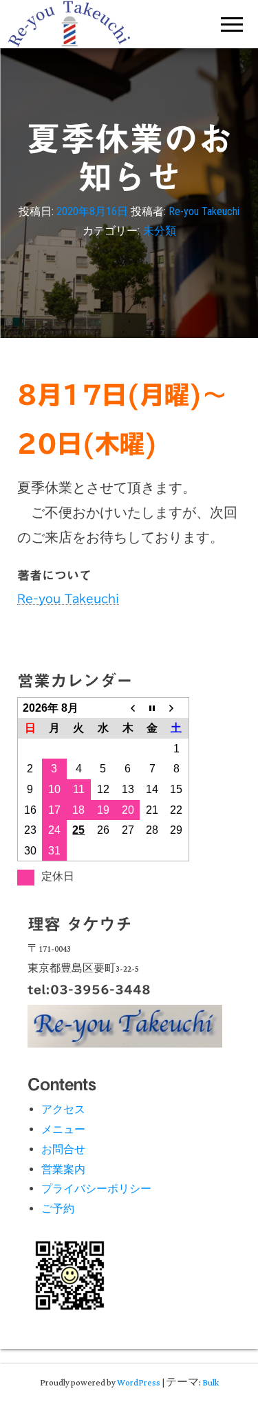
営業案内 (63, 1169)
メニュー (63, 1129)
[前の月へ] (128, 707)
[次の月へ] (176, 707)
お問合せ (63, 1149)
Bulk (210, 1383)
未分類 (159, 231)
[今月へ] (152, 707)
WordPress (138, 1383)
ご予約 (57, 1208)
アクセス (63, 1109)
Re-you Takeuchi (204, 211)
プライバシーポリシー (96, 1188)
